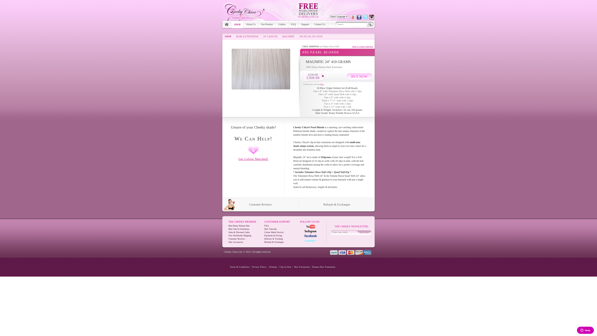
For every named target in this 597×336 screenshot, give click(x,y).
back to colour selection (362, 47)
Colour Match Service (274, 232)
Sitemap (273, 267)
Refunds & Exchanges (336, 204)
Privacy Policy (259, 267)
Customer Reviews (260, 204)
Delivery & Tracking (273, 239)
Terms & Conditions (240, 267)
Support (305, 24)
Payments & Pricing (273, 235)
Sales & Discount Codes (239, 232)
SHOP (228, 36)
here (322, 84)
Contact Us (319, 24)
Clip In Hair (286, 267)
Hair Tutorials (270, 229)
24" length (270, 36)
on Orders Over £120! (320, 47)
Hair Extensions (247, 36)
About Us (251, 24)
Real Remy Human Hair (239, 226)
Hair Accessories (236, 242)
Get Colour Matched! (253, 158)
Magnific (288, 36)
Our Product (267, 24)
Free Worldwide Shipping (240, 235)
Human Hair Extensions (323, 267)
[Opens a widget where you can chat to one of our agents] (585, 330)
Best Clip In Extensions (239, 229)
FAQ (293, 24)
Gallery (282, 24)
